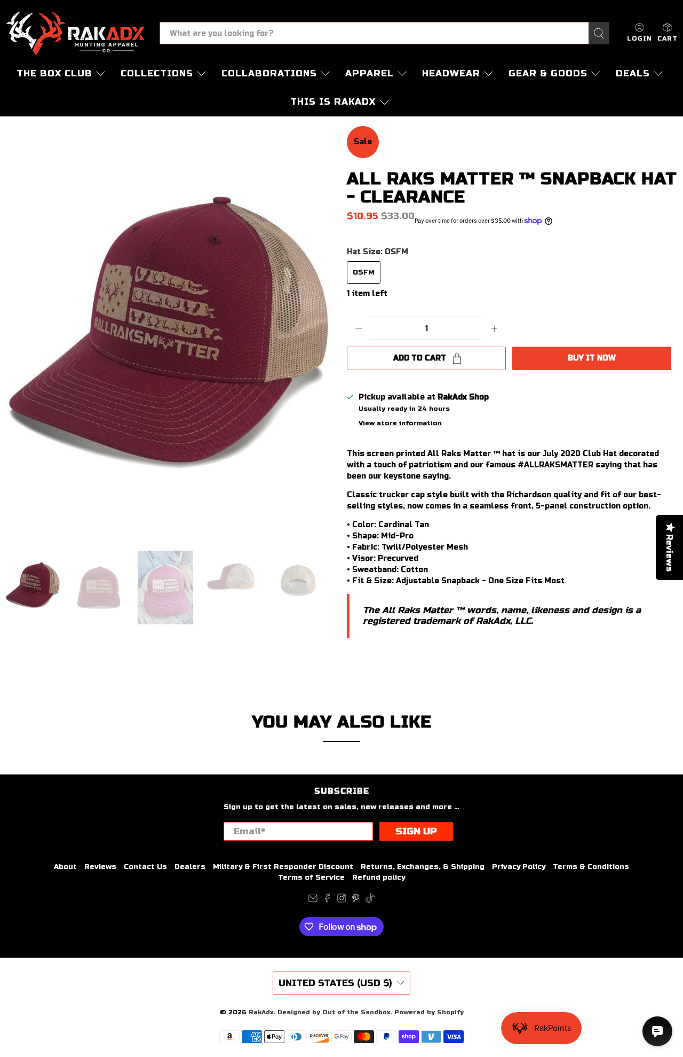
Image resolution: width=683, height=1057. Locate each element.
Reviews (100, 867)
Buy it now (592, 358)
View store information (400, 423)
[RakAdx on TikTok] (370, 900)
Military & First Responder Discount (283, 867)
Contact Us (145, 867)
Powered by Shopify (429, 1012)
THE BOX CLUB (54, 73)
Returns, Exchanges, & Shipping (423, 867)
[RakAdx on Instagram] (341, 900)
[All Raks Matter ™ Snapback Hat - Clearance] (170, 333)
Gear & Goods (548, 73)
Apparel (369, 73)
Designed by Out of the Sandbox (333, 1012)
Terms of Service (311, 877)
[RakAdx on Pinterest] (355, 900)
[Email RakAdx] (312, 900)
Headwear (451, 73)
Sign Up (416, 831)
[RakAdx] (75, 33)
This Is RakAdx (333, 101)
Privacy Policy (518, 867)
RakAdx (261, 1012)
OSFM (364, 272)
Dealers (189, 867)
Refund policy (378, 877)
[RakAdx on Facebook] (327, 900)
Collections (157, 73)
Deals (633, 73)
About (65, 867)
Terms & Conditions (591, 867)
